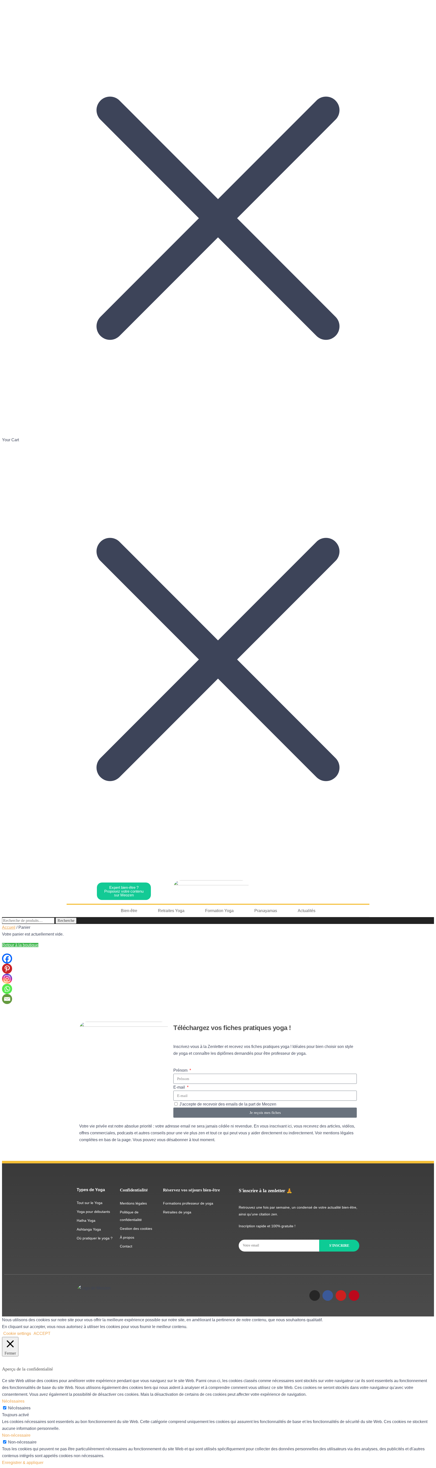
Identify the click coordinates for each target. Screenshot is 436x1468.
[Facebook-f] (327, 1295)
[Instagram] (7, 979)
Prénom (180, 1070)
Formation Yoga (219, 911)
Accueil (8, 927)
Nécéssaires (19, 1408)
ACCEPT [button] (42, 1333)
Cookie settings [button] (17, 1333)
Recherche (66, 920)
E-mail (179, 1087)
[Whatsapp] (7, 989)
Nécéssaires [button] (13, 1401)
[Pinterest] (7, 969)
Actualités (306, 911)
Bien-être (129, 911)
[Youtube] (341, 1295)
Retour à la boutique (20, 945)
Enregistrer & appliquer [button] (22, 1462)
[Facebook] (7, 958)
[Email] (7, 999)
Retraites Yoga (171, 911)
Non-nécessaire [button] (16, 1435)
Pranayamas (265, 911)
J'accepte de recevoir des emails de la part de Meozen (227, 1104)
